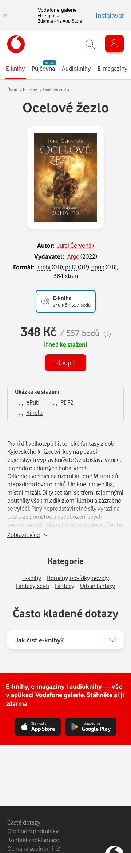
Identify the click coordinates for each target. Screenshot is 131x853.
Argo (73, 256)
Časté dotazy (23, 822)
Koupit (65, 362)
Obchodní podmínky (33, 831)
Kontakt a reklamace (33, 840)
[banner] (16, 44)
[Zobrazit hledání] (90, 44)
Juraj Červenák (75, 245)
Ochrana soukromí (30, 848)
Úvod (12, 89)
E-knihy (30, 89)
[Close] (5, 15)
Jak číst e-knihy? (39, 640)
